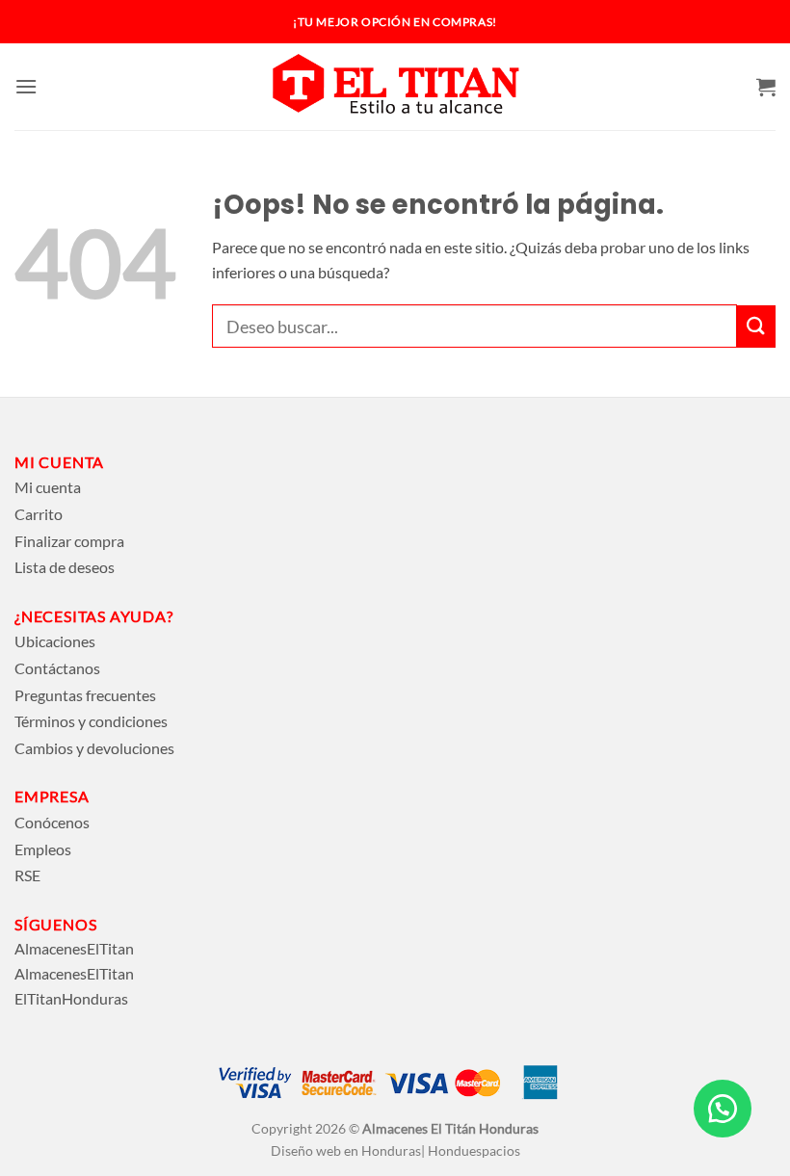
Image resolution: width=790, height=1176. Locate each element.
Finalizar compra (69, 541)
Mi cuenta (47, 487)
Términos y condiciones (91, 721)
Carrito (38, 514)
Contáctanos (57, 668)
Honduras (509, 1128)
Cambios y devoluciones (94, 748)
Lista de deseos (64, 567)
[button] (26, 86)
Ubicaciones (54, 641)
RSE (27, 875)
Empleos (42, 849)
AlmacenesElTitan (74, 948)
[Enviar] (756, 326)
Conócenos (52, 822)
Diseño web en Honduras (346, 1150)
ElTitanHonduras (71, 998)
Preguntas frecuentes (85, 695)
